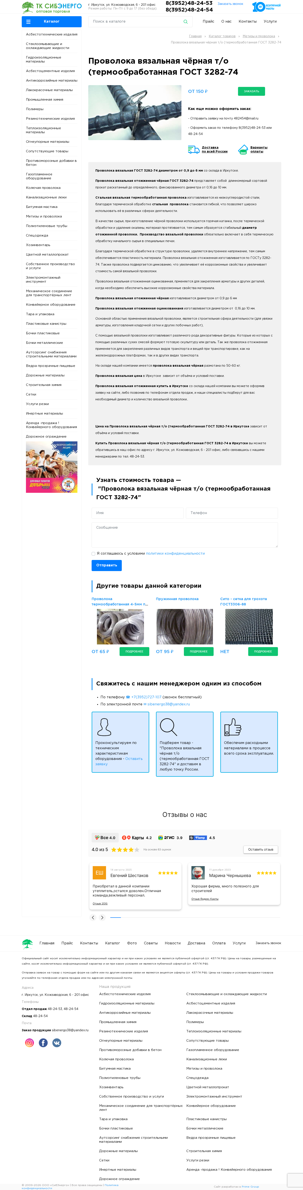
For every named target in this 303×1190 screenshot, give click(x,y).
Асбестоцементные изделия (50, 71)
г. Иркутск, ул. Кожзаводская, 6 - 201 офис (121, 5)
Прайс (208, 21)
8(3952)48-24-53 (190, 3)
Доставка (196, 943)
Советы (151, 943)
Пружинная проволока (177, 599)
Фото (132, 943)
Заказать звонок (230, 4)
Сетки (31, 394)
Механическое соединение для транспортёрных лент (49, 293)
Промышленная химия (44, 99)
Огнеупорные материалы (47, 141)
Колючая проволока (43, 187)
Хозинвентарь (38, 245)
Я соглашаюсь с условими (151, 553)
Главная (46, 943)
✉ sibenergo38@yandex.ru (167, 704)
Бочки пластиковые (43, 333)
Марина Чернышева (230, 875)
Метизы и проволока (44, 216)
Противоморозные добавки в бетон (51, 162)
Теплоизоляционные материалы (43, 130)
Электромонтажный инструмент (43, 279)
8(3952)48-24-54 (189, 10)
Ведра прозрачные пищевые (50, 365)
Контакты (248, 21)
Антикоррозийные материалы (51, 80)
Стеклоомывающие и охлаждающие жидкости (47, 46)
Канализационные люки (46, 197)
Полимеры (34, 109)
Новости (173, 943)
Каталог (112, 943)
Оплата (219, 943)
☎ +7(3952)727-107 (143, 697)
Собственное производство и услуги (50, 266)
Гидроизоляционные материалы (43, 59)
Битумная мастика (41, 207)
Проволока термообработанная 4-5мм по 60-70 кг (120, 604)
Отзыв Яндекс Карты (204, 898)
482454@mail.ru (246, 118)
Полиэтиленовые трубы (46, 226)
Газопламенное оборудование (39, 176)
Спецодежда (37, 235)
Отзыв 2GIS (100, 903)
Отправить (106, 565)
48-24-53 (55, 1009)
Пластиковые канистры (46, 323)
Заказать (251, 91)
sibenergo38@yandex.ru (70, 1030)
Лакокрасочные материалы (49, 90)
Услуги (270, 21)
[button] (52, 21)
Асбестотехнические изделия (51, 34)
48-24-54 (195, 134)
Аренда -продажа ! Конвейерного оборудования (51, 425)
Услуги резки (37, 404)
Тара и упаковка (40, 314)
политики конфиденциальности (175, 553)
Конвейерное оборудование (50, 304)
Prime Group (250, 1187)
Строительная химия (43, 385)
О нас (226, 21)
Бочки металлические (44, 342)
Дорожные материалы (45, 375)
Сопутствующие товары (47, 151)
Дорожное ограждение (46, 436)
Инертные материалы (44, 413)
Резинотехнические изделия (50, 118)
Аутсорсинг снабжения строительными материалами (51, 354)
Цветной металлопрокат (47, 254)
